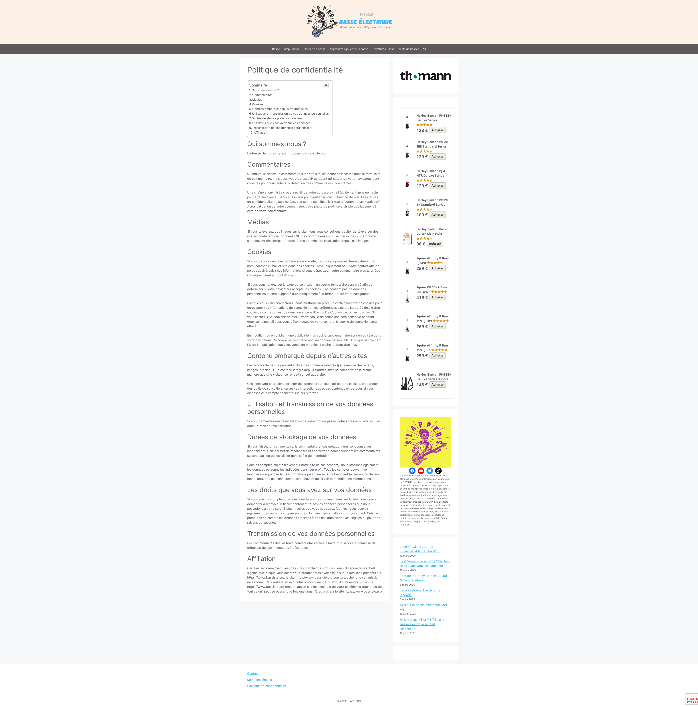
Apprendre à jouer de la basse (349, 49)
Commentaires (262, 95)
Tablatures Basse (383, 49)
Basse (276, 49)
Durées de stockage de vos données (277, 118)
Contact (253, 673)
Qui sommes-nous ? (265, 90)
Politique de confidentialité (266, 686)
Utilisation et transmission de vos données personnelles (290, 113)
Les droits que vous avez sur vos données (281, 123)
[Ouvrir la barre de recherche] (424, 49)
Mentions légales (259, 680)
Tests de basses (408, 49)
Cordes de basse (315, 49)
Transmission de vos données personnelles (281, 128)
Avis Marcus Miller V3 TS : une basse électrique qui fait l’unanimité (422, 624)
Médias (257, 99)
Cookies (257, 104)
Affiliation (260, 132)
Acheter (438, 130)
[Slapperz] (349, 21)
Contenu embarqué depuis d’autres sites (280, 109)
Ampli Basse (292, 49)
